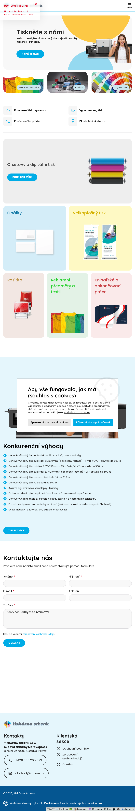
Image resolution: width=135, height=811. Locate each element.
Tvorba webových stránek (77, 803)
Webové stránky (20, 803)
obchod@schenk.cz (29, 773)
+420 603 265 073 (28, 760)
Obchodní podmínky (76, 749)
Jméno (8, 577)
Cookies (68, 764)
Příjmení (74, 577)
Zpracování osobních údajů (72, 756)
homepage (82, 809)
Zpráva (8, 605)
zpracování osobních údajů (38, 634)
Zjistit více (16, 530)
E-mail (8, 591)
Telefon (74, 591)
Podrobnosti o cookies (77, 412)
